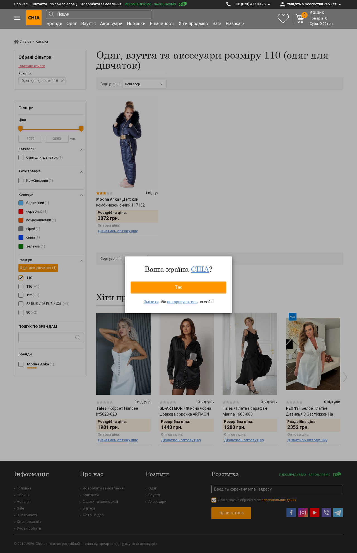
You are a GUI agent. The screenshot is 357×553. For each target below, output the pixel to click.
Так (178, 287)
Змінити (151, 302)
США (200, 269)
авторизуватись (182, 302)
